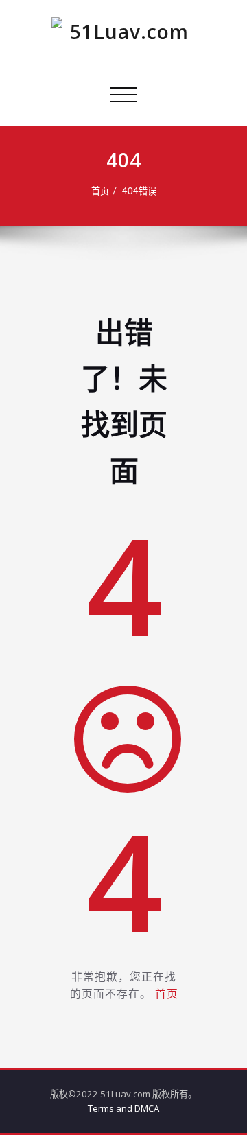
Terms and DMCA (123, 1108)
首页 (100, 191)
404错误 (139, 191)
